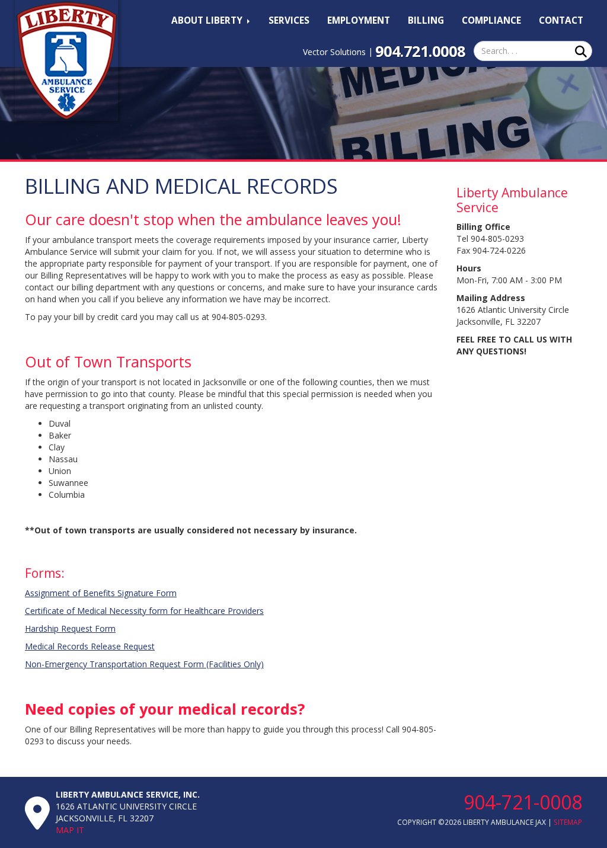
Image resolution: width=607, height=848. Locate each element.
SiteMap (568, 822)
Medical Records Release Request (90, 646)
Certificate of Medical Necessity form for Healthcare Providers (144, 610)
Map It (70, 830)
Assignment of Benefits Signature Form (101, 593)
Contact (561, 20)
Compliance (491, 20)
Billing (426, 20)
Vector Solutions (334, 51)
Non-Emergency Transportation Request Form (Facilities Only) (144, 664)
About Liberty (208, 20)
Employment (358, 20)
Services (289, 20)
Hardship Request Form (70, 628)
